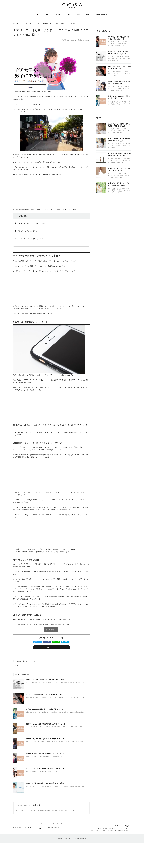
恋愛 (47, 14)
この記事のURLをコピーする (52, 647)
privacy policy (40, 827)
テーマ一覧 (28, 827)
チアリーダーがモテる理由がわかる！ (30, 239)
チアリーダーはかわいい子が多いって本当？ (33, 223)
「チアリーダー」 (24, 104)
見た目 (57, 14)
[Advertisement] (51, 192)
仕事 (88, 14)
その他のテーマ (101, 14)
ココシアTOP (17, 827)
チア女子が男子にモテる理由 (27, 231)
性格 (68, 14)
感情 (78, 14)
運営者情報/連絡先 (53, 827)
